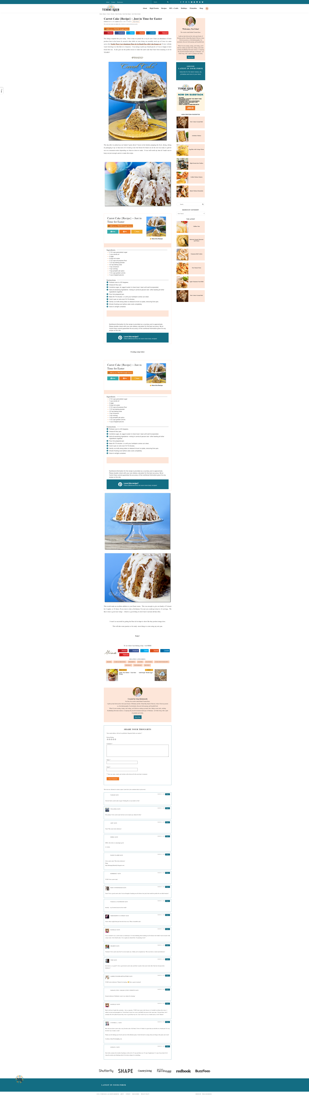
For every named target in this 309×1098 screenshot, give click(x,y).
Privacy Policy (145, 1094)
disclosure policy (134, 24)
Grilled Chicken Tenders (196, 177)
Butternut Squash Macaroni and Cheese (196, 240)
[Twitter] (189, 2)
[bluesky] (202, 2)
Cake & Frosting (118, 14)
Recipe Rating (110, 737)
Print (113, 231)
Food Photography (161, 661)
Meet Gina (137, 717)
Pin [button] (126, 231)
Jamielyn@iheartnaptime (119, 976)
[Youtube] (191, 2)
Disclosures (120, 2)
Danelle (113, 930)
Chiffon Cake (196, 226)
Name (109, 760)
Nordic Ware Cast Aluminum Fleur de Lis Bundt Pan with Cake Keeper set (136, 44)
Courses (108, 14)
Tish (111, 960)
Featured (149, 661)
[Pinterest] (183, 2)
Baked (109, 661)
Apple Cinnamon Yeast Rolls (197, 281)
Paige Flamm (114, 855)
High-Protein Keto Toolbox (196, 163)
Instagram (137, 665)
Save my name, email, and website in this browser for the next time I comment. (127, 774)
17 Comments (128, 21)
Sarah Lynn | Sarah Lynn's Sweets (122, 990)
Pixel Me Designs (207, 1094)
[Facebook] (181, 2)
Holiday (128, 665)
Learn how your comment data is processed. (135, 789)
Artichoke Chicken (196, 135)
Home (101, 14)
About (107, 2)
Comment (109, 743)
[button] (1, 91)
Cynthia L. (114, 1022)
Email (108, 767)
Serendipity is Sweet (117, 915)
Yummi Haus (111, 8)
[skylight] (200, 2)
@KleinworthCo (133, 338)
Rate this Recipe (157, 239)
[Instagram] (186, 2)
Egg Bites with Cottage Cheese (196, 149)
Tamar (112, 795)
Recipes (104, 14)
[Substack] (194, 2)
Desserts (112, 14)
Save (137, 231)
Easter (140, 661)
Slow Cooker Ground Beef (196, 122)
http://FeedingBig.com (116, 1039)
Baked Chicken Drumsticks (196, 191)
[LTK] (197, 2)
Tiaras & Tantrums (117, 901)
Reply (167, 794)
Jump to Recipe (136, 21)
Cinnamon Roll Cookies (196, 254)
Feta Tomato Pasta (196, 268)
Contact (113, 2)
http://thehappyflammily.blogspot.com (114, 865)
